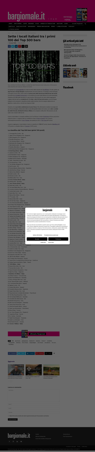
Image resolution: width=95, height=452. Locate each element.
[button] (66, 210)
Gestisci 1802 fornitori (37, 235)
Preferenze (58, 239)
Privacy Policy (51, 242)
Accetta (37, 239)
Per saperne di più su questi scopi (51, 235)
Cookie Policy (43, 242)
